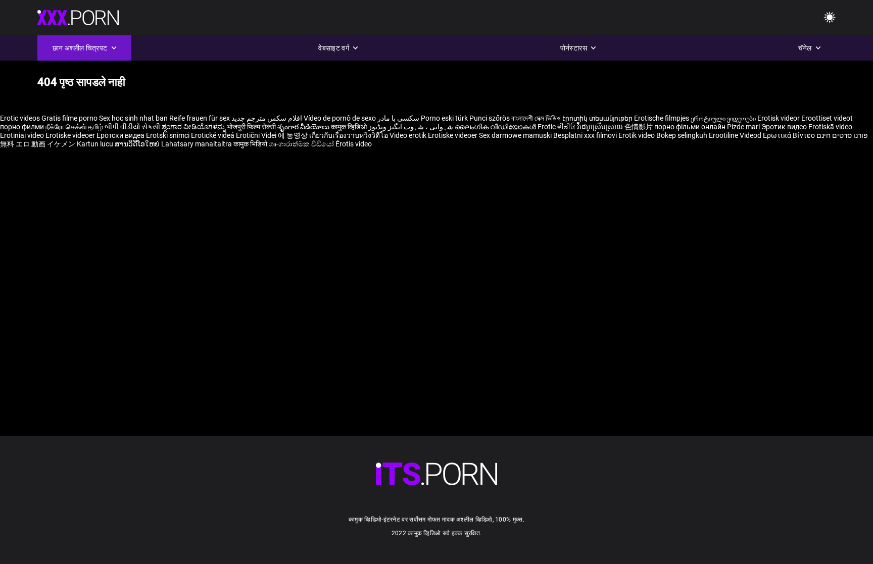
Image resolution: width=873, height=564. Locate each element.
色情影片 (639, 127)
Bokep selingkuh (681, 135)
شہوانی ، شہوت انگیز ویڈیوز (411, 127)
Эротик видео (784, 127)
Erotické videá (213, 135)
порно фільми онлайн (689, 127)
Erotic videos (20, 118)
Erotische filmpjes (661, 118)
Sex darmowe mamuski (515, 135)
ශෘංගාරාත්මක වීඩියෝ (302, 144)
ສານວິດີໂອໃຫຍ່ (138, 144)
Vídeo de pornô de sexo (340, 118)
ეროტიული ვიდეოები (724, 118)
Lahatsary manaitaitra (197, 144)
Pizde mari (743, 127)
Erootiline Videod (736, 135)
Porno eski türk (444, 118)
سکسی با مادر (398, 118)
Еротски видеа (121, 135)
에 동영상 (293, 135)
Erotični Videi (257, 135)
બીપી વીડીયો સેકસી (132, 127)
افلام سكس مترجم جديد (266, 118)
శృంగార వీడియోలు (304, 127)
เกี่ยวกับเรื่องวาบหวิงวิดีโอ (349, 135)
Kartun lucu (96, 144)
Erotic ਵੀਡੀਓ (557, 127)
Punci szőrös (489, 118)
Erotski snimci (168, 135)
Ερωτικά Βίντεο (789, 135)
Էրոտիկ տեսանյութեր (598, 118)
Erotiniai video (22, 135)
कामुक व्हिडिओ (349, 127)
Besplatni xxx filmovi (585, 135)
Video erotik (409, 135)
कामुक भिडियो (251, 144)
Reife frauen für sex (199, 118)
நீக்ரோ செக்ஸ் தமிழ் (74, 127)
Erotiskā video (830, 127)
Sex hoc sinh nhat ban (133, 118)
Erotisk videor (779, 118)
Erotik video (637, 135)
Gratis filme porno (69, 118)
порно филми (22, 127)
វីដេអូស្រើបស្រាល (600, 127)
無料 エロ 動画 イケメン (37, 144)
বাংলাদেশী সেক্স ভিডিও (536, 118)
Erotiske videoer (70, 135)
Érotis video (353, 144)
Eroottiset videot (827, 118)
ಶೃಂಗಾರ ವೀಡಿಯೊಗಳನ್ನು (194, 127)
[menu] (436, 474)
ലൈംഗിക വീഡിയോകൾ (496, 127)
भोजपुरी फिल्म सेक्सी (251, 127)
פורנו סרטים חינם (842, 135)
